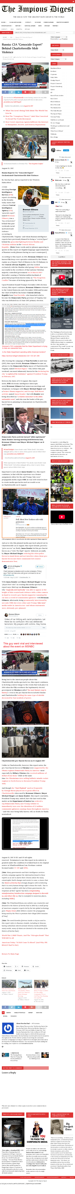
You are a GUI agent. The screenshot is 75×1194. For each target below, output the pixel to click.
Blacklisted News (56, 68)
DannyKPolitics (60, 233)
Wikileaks (53, 134)
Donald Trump (41, 57)
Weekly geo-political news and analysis (60, 127)
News (40, 25)
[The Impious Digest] (37, 19)
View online (5, 1150)
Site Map (47, 25)
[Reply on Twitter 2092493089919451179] (56, 170)
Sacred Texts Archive (57, 95)
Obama (5, 59)
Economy (38, 22)
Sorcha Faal (18, 57)
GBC (56, 202)
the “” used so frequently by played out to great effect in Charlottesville (22, 790)
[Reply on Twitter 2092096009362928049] (56, 251)
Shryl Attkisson (55, 101)
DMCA (12, 29)
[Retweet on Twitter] (60, 157)
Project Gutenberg (56, 86)
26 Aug (57, 162)
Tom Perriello (19, 295)
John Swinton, (61, 1166)
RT (51, 92)
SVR (10, 195)
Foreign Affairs (49, 22)
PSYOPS (72, 1177)
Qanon (53, 89)
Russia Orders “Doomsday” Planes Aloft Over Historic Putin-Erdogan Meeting (24, 992)
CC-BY (17, 868)
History (18, 25)
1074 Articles (36, 1023)
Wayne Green (11, 911)
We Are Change (55, 123)
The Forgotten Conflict (36, 164)
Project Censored (56, 83)
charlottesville (19, 1012)
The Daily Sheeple (56, 111)
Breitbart (53, 71)
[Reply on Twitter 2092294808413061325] (56, 223)
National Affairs (30, 25)
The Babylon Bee (56, 108)
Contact (28, 22)
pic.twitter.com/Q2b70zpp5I (12, 102)
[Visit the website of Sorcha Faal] (2, 1046)
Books (3, 22)
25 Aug (62, 202)
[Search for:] (64, 32)
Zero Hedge (54, 137)
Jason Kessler (20, 394)
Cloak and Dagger (15, 22)
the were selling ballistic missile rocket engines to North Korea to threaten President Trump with (25, 781)
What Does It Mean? (57, 131)
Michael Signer (21, 369)
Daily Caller (54, 77)
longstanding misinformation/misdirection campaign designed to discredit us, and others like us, (25, 893)
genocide (39, 1012)
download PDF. (15, 1150)
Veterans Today (55, 117)
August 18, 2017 (28, 106)
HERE (11, 898)
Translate (65, 39)
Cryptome (54, 74)
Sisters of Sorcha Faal (13, 883)
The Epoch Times (56, 114)
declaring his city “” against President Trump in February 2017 (25, 374)
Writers (55, 25)
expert (30, 1012)
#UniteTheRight (9, 449)
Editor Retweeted (66, 157)
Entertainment (39, 1177)
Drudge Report (55, 80)
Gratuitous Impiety (62, 22)
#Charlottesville (19, 97)
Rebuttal (19, 29)
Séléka (37, 267)
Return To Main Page (10, 954)
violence (13, 1016)
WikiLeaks (58, 180)
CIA (25, 57)
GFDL (25, 868)
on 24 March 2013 (35, 272)
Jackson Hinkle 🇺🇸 (61, 160)
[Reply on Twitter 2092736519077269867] (56, 193)
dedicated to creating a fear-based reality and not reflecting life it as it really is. (36, 1164)
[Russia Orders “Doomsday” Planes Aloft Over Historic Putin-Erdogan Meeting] (25, 984)
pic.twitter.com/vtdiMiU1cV (15, 454)
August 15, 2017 (8, 57)
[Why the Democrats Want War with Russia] (9, 984)
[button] (21, 153)
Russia (5, 1016)
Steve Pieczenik (55, 105)
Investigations (6, 25)
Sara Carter (54, 98)
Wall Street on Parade (57, 120)
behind (8, 1012)
